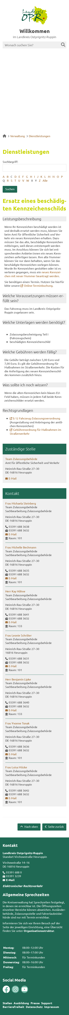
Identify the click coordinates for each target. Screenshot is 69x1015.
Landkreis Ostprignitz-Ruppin (23, 853)
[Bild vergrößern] (11, 989)
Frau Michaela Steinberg (20, 503)
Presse (35, 1003)
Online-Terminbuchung (38, 285)
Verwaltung (17, 136)
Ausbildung (21, 1003)
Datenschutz (34, 1007)
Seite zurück (55, 826)
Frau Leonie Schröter (18, 635)
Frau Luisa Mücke (16, 767)
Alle (45, 180)
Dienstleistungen (39, 136)
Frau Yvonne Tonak (17, 723)
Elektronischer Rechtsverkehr (23, 886)
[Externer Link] (6, 990)
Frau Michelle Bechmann (20, 547)
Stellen (7, 1003)
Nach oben (31, 826)
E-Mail (12, 478)
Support (46, 1003)
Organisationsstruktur (39, 931)
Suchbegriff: (10, 161)
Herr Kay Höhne (15, 591)
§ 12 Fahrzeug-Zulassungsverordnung (36, 418)
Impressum (51, 1007)
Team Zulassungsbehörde (21, 459)
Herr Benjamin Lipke (18, 679)
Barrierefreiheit (13, 1007)
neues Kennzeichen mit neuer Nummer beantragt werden (32, 273)
